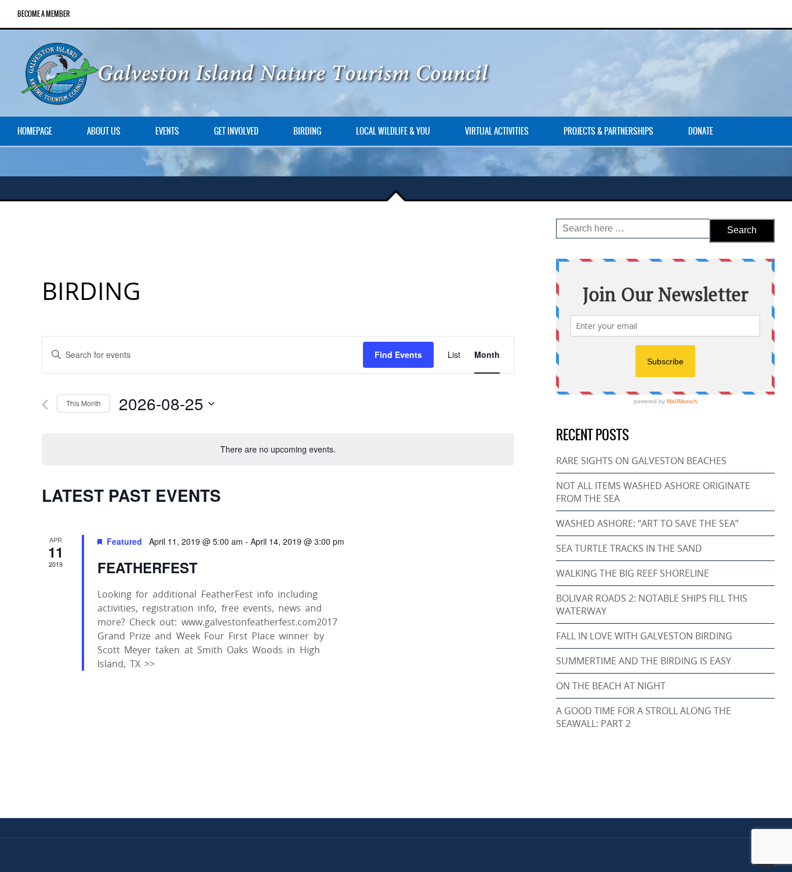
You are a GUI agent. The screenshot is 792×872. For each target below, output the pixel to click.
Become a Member (43, 14)
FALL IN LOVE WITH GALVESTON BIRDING (644, 635)
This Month (83, 403)
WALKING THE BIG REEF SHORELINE (632, 573)
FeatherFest (147, 567)
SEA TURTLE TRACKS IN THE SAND (629, 548)
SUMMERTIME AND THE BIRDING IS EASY (643, 660)
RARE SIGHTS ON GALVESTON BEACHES (641, 460)
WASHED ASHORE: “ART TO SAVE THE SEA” (647, 523)
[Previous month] (45, 404)
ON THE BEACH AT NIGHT (611, 685)
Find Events (398, 354)
